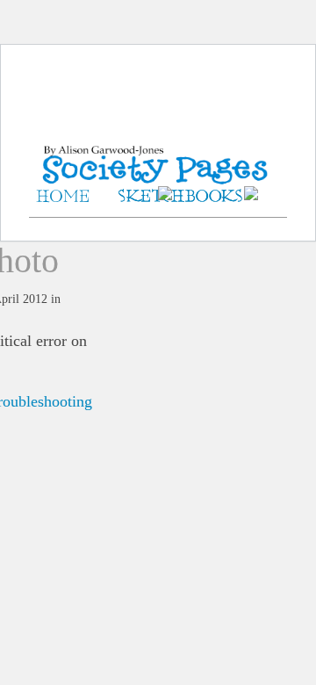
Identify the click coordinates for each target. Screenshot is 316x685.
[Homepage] (158, 149)
